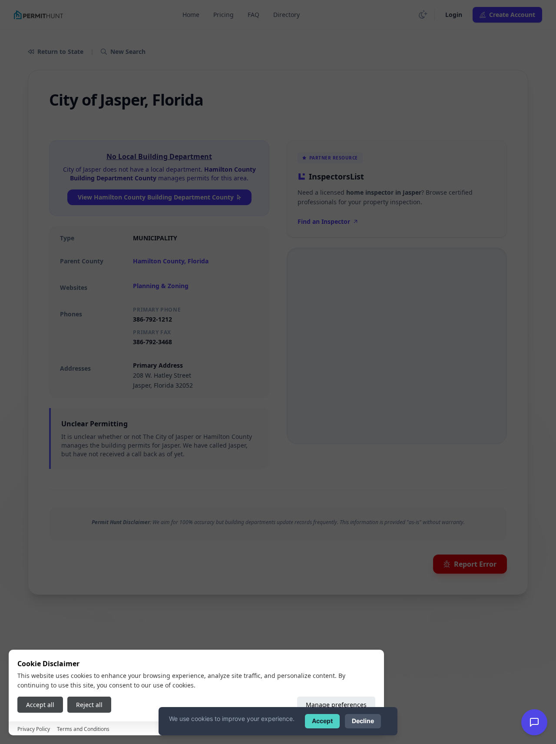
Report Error (475, 564)
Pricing (223, 14)
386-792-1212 (152, 319)
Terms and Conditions (83, 729)
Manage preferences (336, 705)
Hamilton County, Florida (170, 261)
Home (190, 14)
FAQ (253, 14)
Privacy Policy (33, 729)
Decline (363, 720)
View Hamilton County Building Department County (156, 197)
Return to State (60, 51)
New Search (128, 51)
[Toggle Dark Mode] (423, 14)
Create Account (512, 14)
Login (453, 14)
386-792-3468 (152, 342)
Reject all (89, 705)
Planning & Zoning (161, 286)
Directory (286, 14)
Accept (322, 720)
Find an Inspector (324, 221)
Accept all (40, 705)
